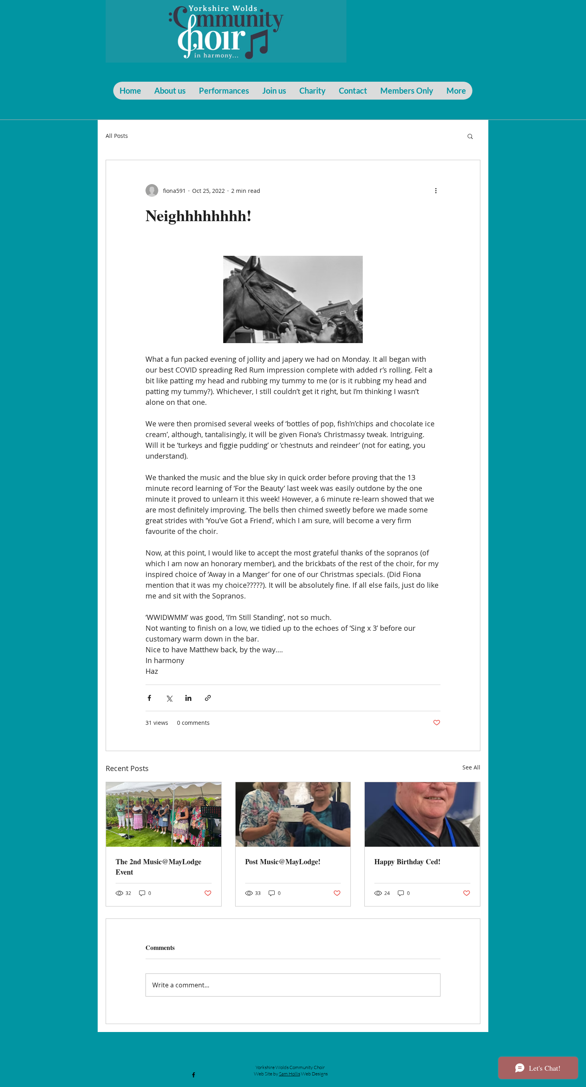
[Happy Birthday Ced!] (422, 814)
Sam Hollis (289, 1074)
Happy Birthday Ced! (407, 861)
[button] (470, 136)
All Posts (117, 135)
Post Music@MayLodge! (283, 861)
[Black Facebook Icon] (193, 1074)
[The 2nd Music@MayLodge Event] (163, 814)
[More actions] (435, 190)
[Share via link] (208, 698)
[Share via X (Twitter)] (169, 698)
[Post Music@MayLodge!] (293, 814)
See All (471, 767)
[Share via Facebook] (149, 698)
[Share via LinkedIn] (188, 698)
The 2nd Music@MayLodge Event (158, 866)
